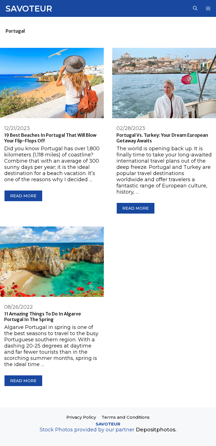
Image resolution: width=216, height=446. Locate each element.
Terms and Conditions (126, 417)
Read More (23, 195)
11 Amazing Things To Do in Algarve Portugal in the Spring (42, 316)
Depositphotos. (156, 430)
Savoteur (29, 9)
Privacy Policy (81, 417)
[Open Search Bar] (195, 8)
